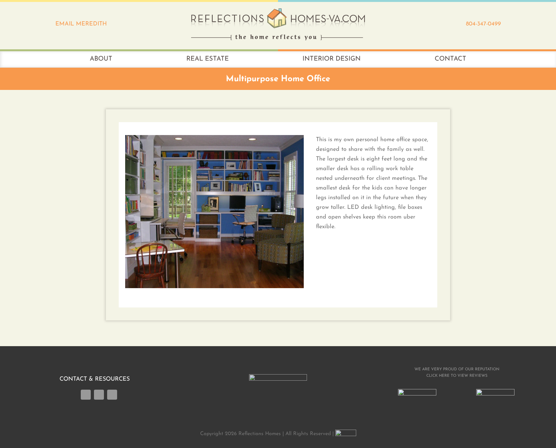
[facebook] (86, 395)
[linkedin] (99, 395)
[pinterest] (112, 395)
